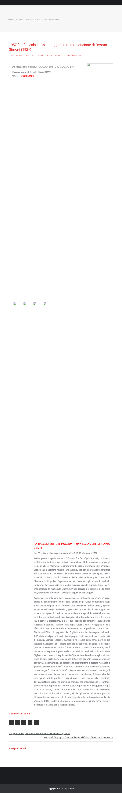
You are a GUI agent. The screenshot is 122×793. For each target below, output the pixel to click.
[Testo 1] (28, 414)
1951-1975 (30, 55)
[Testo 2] (39, 414)
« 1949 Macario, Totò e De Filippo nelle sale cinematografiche (39, 733)
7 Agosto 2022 (16, 55)
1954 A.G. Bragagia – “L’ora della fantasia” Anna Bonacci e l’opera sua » (78, 737)
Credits (71, 788)
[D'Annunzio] (49, 414)
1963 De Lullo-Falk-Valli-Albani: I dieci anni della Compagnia (60, 55)
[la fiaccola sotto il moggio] (18, 414)
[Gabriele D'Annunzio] (100, 175)
